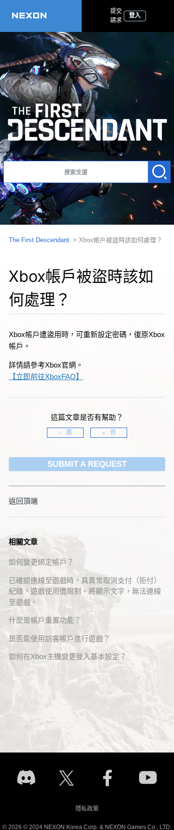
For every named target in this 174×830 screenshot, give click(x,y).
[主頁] (41, 16)
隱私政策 (87, 808)
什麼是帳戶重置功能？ (45, 620)
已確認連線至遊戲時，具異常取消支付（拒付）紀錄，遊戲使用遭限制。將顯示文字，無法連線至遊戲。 (85, 591)
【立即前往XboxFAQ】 (46, 376)
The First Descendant (39, 240)
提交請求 (116, 16)
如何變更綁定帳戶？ (41, 562)
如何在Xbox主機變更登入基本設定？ (68, 656)
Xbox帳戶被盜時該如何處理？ (120, 240)
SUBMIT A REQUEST (87, 464)
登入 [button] (135, 15)
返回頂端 (23, 501)
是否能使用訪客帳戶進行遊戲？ (59, 638)
